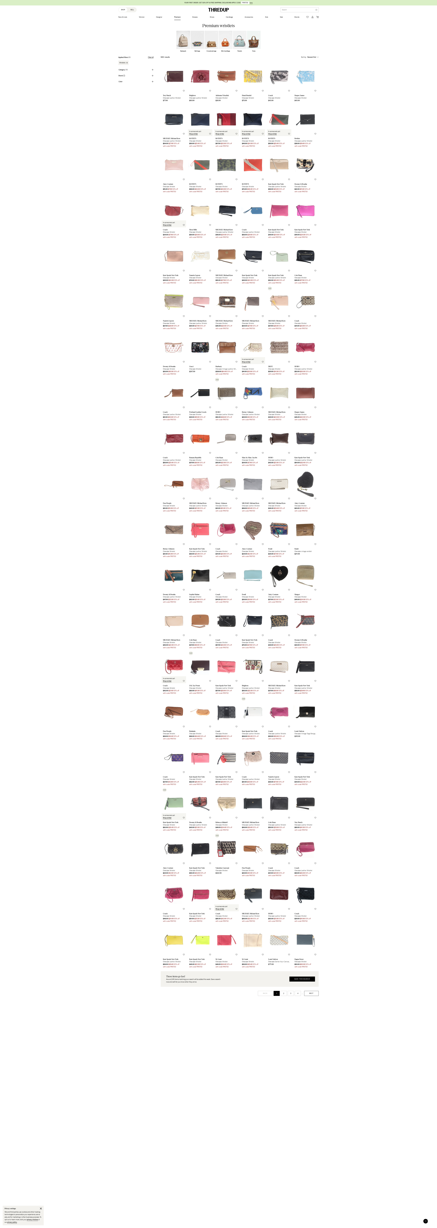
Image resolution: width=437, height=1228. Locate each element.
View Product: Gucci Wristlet (200, 354)
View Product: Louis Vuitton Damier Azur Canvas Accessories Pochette (279, 946)
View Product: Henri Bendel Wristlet (253, 82)
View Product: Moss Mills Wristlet (200, 217)
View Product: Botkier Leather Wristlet (305, 126)
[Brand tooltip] (124, 76)
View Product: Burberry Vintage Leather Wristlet (226, 354)
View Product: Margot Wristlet (305, 582)
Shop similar (193, 134)
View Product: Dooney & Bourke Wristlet (305, 171)
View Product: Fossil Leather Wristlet (279, 536)
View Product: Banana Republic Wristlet (200, 445)
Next (311, 993)
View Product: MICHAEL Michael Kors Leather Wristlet (174, 126)
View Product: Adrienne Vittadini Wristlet (226, 82)
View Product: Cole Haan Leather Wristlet (279, 809)
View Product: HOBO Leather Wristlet (305, 354)
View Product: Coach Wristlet (279, 82)
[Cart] (317, 17)
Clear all (151, 57)
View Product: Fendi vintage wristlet (305, 536)
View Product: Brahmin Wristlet (200, 718)
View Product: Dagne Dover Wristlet (305, 946)
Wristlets (122, 63)
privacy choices (32, 1220)
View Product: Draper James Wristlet (305, 82)
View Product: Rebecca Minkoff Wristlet (226, 809)
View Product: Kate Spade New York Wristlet (279, 217)
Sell (132, 10)
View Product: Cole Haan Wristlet (305, 262)
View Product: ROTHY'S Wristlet (200, 126)
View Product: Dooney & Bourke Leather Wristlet (174, 582)
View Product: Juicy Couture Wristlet (174, 171)
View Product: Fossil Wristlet (253, 582)
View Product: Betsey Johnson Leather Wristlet (253, 399)
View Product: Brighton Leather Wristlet (200, 82)
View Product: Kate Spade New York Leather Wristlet (279, 171)
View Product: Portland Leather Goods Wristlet (200, 399)
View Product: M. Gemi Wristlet (226, 946)
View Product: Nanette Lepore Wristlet (200, 262)
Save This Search (302, 979)
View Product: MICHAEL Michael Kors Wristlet (226, 262)
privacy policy (12, 1222)
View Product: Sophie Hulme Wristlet (200, 582)
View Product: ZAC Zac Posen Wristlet (200, 673)
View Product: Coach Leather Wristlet (253, 217)
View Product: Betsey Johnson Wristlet (226, 490)
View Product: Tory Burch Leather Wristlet (174, 82)
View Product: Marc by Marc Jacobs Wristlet (253, 445)
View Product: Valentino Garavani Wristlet (226, 855)
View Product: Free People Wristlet (174, 490)
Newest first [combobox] (311, 57)
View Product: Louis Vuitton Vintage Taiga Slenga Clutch (305, 718)
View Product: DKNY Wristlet (279, 354)
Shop (123, 10)
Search (284, 10)
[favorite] (184, 91)
